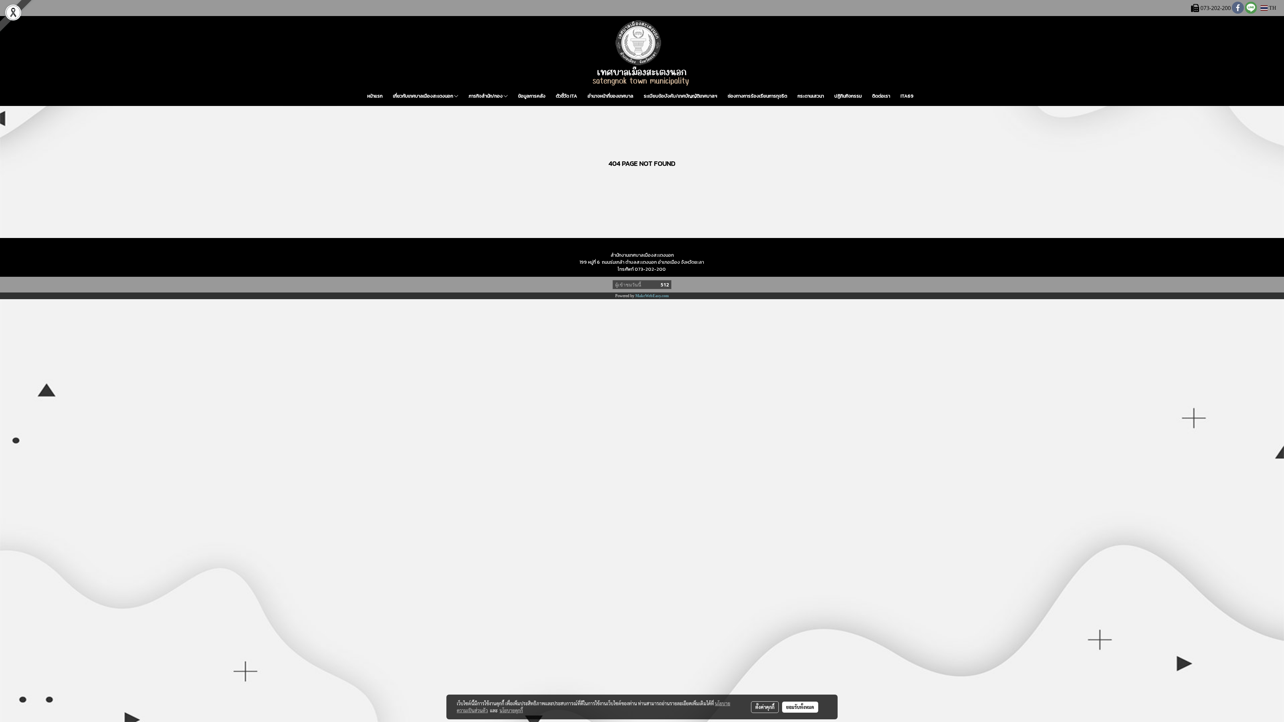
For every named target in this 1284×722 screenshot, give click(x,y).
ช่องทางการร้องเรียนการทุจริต (757, 96)
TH (1272, 8)
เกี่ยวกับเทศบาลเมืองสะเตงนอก (423, 96)
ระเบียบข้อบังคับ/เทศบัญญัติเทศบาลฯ (680, 96)
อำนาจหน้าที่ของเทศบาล (610, 96)
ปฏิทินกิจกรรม (848, 96)
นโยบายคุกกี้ (511, 710)
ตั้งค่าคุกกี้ (764, 707)
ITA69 (907, 96)
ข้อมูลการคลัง (531, 96)
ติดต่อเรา (881, 96)
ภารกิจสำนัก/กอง (486, 96)
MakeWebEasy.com (652, 295)
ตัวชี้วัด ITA (566, 96)
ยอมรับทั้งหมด (800, 707)
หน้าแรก (375, 96)
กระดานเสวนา (810, 96)
